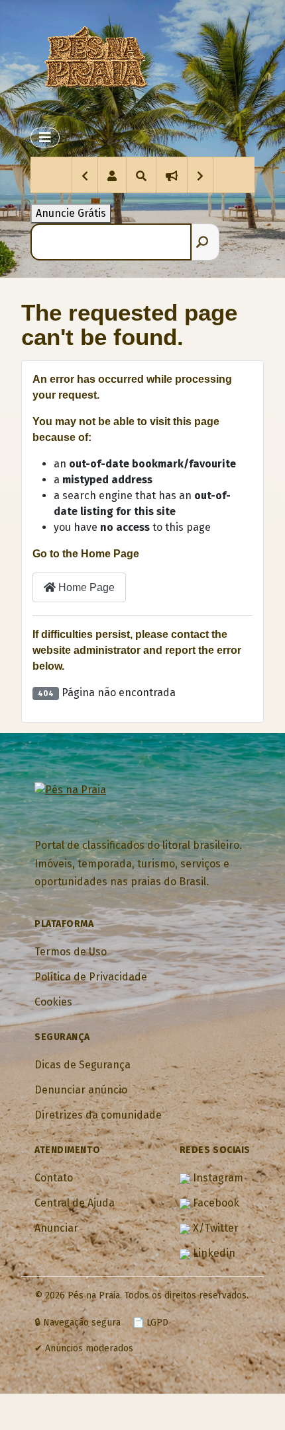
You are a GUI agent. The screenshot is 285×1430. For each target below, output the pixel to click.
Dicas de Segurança (82, 1064)
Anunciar (56, 1228)
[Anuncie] (171, 175)
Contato (53, 1178)
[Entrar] (111, 175)
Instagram (216, 1178)
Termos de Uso (70, 951)
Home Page (85, 587)
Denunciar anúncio (80, 1090)
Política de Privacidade (90, 977)
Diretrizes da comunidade (98, 1115)
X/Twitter (214, 1228)
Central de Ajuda (74, 1203)
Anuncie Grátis (71, 213)
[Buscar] (141, 175)
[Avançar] (200, 175)
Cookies (53, 1002)
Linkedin (212, 1253)
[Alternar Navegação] (45, 137)
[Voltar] (84, 175)
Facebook (214, 1203)
